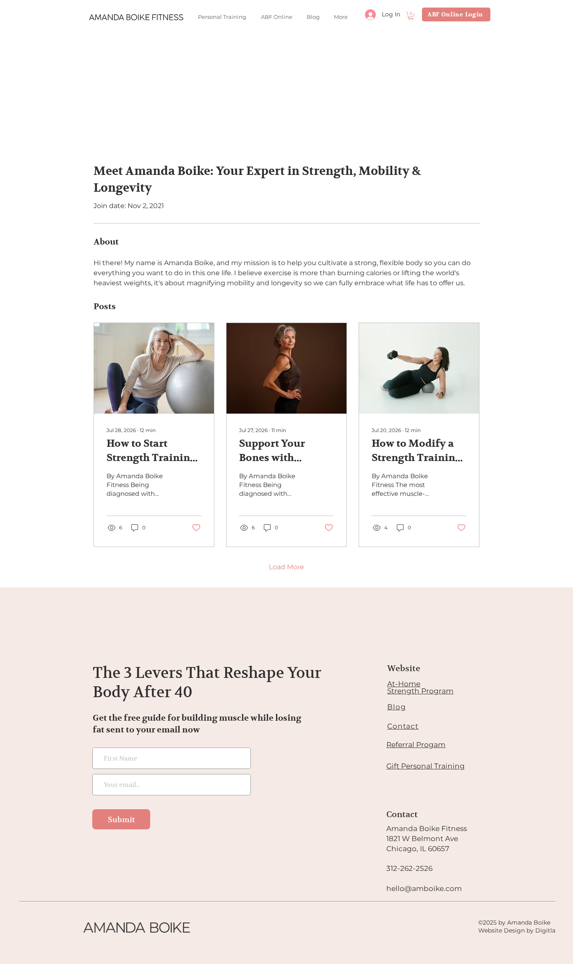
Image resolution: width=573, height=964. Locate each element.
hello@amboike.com (424, 888)
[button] (411, 16)
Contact (403, 726)
